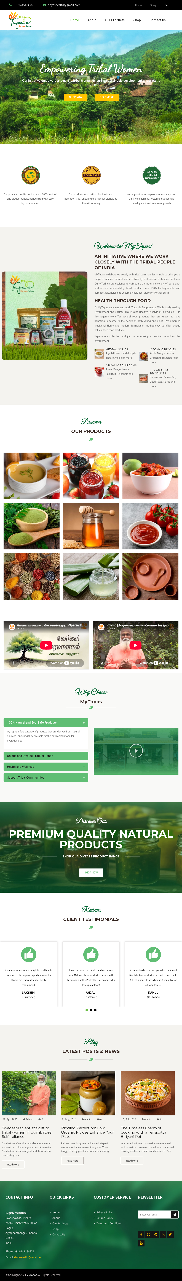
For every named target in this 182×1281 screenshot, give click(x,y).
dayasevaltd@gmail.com (28, 1257)
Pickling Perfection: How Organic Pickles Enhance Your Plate (87, 1132)
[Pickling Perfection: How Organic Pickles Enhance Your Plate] (88, 1115)
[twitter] (170, 1234)
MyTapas (31, 1275)
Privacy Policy (105, 1212)
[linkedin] (163, 1234)
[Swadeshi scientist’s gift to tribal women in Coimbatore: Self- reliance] (29, 1115)
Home (138, 5)
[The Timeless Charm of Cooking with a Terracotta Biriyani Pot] (148, 1115)
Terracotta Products (159, 371)
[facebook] (141, 1234)
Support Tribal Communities (25, 777)
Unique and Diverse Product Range (30, 756)
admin (29, 1119)
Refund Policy (105, 1218)
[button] (5, 87)
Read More (13, 1164)
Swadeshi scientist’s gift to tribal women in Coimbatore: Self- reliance (27, 1132)
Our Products (115, 20)
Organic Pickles (163, 349)
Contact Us (157, 20)
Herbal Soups (117, 349)
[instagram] (148, 1234)
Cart (167, 5)
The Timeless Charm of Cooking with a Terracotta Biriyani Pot (143, 1132)
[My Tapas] (18, 20)
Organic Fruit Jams (121, 365)
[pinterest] (155, 1234)
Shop (153, 5)
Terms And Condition (109, 1223)
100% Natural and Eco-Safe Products (32, 722)
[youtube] (141, 1243)
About (92, 20)
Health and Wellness (20, 766)
